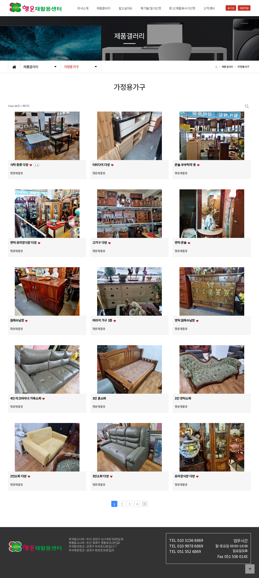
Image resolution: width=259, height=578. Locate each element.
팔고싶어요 (126, 8)
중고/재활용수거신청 (182, 8)
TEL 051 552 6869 (185, 551)
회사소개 (82, 8)
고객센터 (208, 8)
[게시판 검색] (247, 106)
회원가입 (244, 8)
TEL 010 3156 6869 (186, 540)
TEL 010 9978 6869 (186, 546)
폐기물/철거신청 (150, 8)
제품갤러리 (103, 8)
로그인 (231, 8)
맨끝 (145, 504)
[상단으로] (250, 569)
